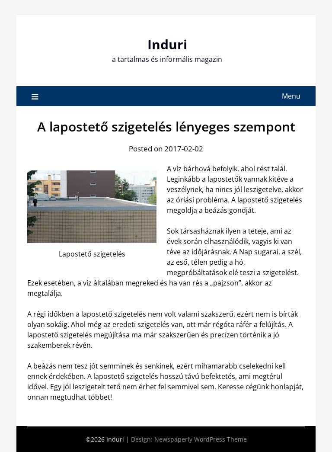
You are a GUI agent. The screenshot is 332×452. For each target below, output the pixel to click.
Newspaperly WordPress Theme (200, 439)
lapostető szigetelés (269, 200)
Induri (167, 44)
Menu (291, 96)
